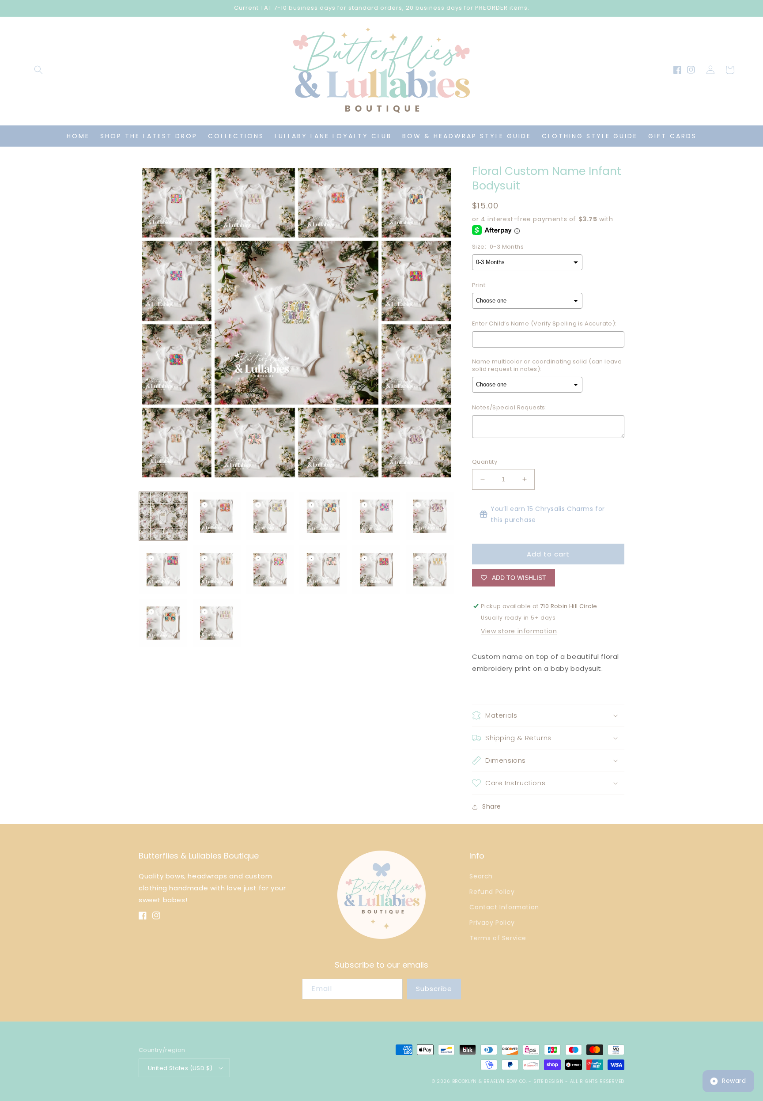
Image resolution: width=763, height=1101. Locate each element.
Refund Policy (491, 891)
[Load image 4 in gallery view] (323, 516)
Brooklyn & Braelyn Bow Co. (490, 1081)
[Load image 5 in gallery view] (376, 516)
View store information (519, 631)
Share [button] (491, 806)
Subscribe (434, 988)
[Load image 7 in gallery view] (163, 569)
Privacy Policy (491, 922)
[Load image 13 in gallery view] (163, 622)
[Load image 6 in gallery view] (429, 516)
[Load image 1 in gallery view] (163, 516)
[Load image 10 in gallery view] (323, 569)
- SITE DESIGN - (549, 1081)
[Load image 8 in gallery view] (216, 569)
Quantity (484, 462)
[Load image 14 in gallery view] (216, 622)
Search (481, 876)
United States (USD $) (180, 1068)
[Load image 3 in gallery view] (270, 516)
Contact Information (504, 907)
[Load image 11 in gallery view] (376, 569)
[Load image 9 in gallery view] (270, 569)
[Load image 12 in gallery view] (429, 569)
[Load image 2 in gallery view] (216, 516)
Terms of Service (497, 938)
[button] (38, 69)
